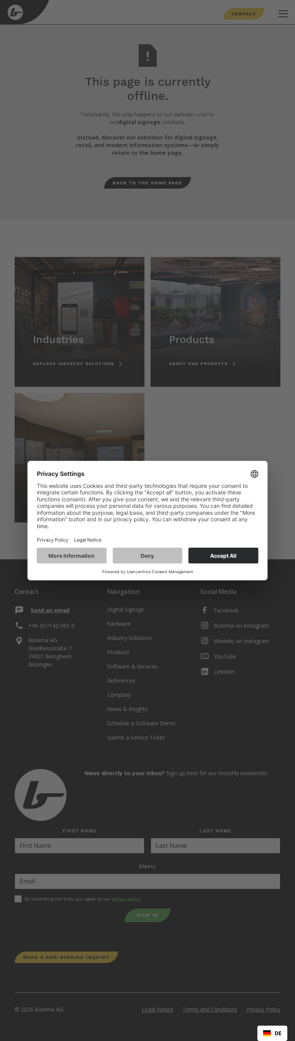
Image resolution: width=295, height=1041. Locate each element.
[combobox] (272, 1033)
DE (278, 1033)
